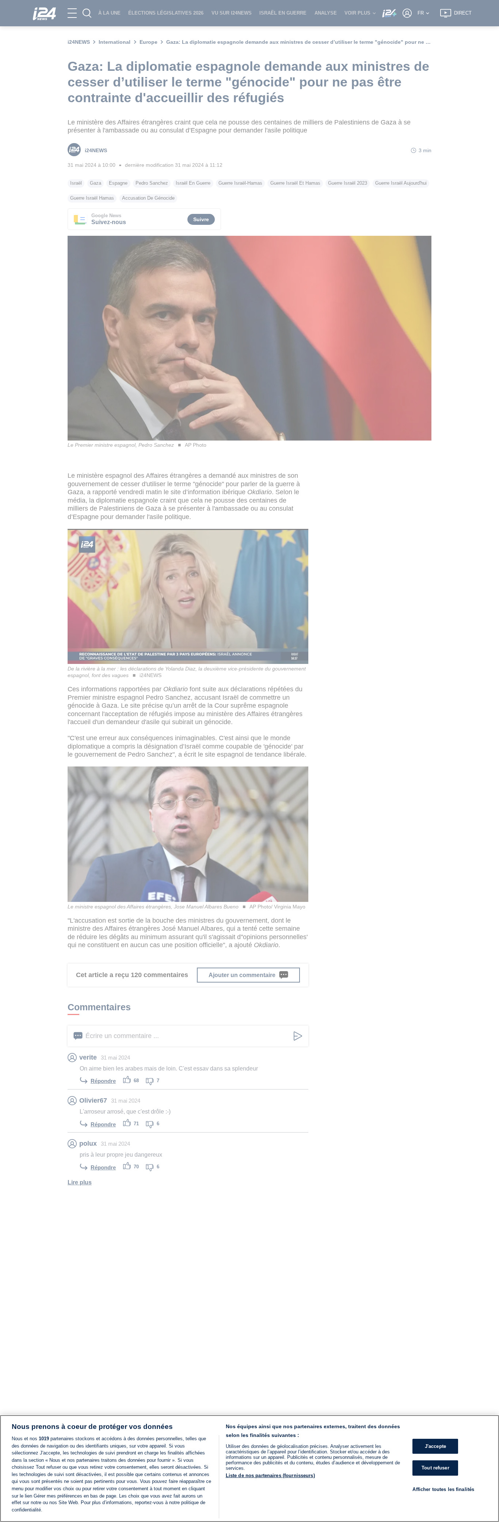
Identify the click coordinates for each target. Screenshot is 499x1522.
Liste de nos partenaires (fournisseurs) (270, 1475)
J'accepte (435, 1446)
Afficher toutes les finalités (443, 1489)
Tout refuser (435, 1468)
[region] (249, 1468)
